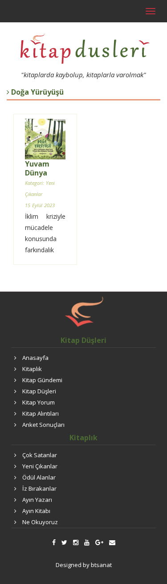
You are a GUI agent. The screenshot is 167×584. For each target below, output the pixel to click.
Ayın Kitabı (36, 511)
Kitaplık (32, 369)
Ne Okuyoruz (40, 522)
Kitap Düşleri (39, 391)
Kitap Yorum (38, 402)
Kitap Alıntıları (40, 413)
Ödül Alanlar (39, 477)
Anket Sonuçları (43, 425)
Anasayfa (35, 358)
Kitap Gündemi (42, 380)
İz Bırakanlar (39, 488)
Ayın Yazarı (37, 500)
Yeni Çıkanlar (39, 466)
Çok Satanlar (39, 455)
